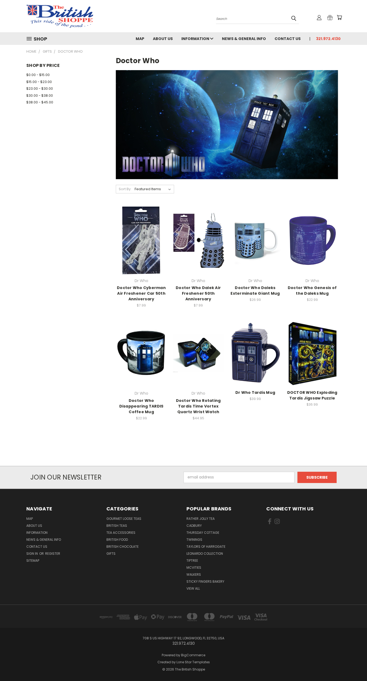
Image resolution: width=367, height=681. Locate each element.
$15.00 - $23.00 (39, 81)
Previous (352, 664)
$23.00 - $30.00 (39, 88)
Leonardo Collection (204, 553)
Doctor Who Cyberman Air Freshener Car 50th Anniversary (141, 293)
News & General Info (244, 38)
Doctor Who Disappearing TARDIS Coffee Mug (141, 406)
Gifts (111, 553)
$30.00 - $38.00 (39, 95)
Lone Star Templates (193, 662)
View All (193, 588)
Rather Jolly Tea (200, 518)
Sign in (32, 553)
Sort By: (125, 189)
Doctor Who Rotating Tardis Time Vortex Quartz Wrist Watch (198, 406)
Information (195, 38)
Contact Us (288, 38)
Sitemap (32, 560)
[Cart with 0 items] (339, 17)
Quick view (141, 234)
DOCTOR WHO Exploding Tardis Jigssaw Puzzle (312, 395)
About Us (163, 38)
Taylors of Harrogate (205, 546)
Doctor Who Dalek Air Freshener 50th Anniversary (198, 293)
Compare (139, 245)
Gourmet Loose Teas (123, 518)
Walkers (193, 574)
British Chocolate (122, 546)
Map (140, 38)
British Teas (116, 525)
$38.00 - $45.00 (39, 102)
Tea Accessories (120, 532)
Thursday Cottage (202, 532)
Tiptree (192, 560)
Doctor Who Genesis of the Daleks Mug (312, 290)
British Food (117, 539)
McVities (193, 567)
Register (52, 553)
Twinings (194, 539)
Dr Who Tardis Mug (255, 392)
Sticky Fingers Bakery (205, 581)
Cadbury (194, 525)
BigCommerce (193, 655)
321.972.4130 (328, 38)
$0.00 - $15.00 (38, 74)
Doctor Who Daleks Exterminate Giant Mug (255, 290)
